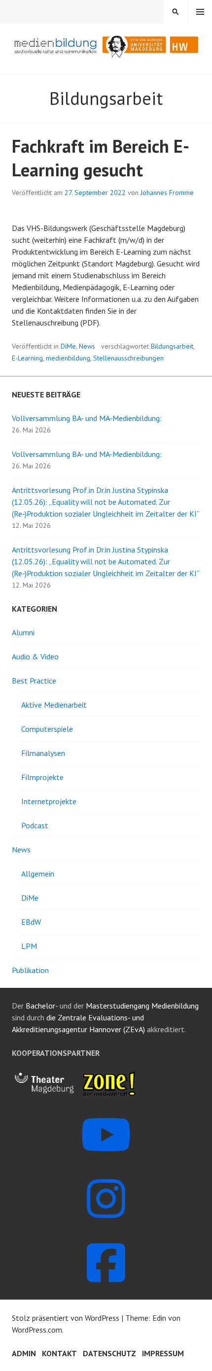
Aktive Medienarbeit (54, 705)
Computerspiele (47, 729)
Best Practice (34, 681)
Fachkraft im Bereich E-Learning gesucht (100, 157)
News (87, 346)
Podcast (34, 825)
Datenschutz (109, 1353)
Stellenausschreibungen (128, 358)
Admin (24, 1353)
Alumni (23, 632)
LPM (29, 946)
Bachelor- (42, 1006)
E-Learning (27, 358)
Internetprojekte (48, 801)
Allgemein (37, 874)
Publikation (30, 970)
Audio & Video (35, 656)
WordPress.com (37, 1330)
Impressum (163, 1353)
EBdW (31, 922)
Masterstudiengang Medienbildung (142, 1006)
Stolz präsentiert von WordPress (65, 1318)
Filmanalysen (43, 753)
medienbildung (68, 358)
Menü (200, 12)
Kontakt (59, 1353)
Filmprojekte (42, 777)
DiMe (68, 346)
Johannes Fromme (167, 192)
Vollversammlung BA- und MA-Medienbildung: (87, 418)
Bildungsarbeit (172, 346)
